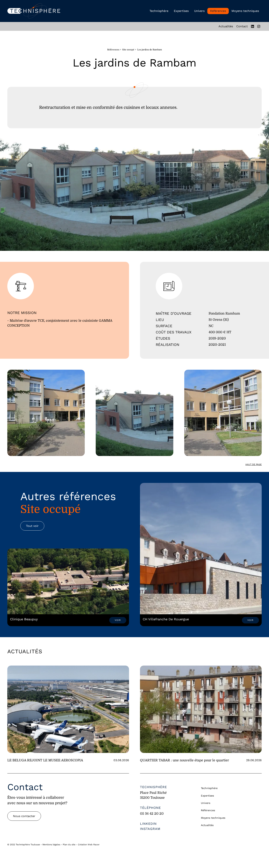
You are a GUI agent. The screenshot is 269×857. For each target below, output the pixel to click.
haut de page (253, 464)
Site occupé (128, 49)
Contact (242, 26)
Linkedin (148, 823)
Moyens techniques (245, 11)
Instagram (150, 829)
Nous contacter (24, 816)
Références (218, 11)
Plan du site (69, 844)
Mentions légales (51, 844)
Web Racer (94, 844)
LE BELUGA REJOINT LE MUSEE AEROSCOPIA (45, 760)
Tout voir (32, 526)
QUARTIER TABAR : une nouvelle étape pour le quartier (184, 760)
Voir (118, 620)
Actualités (225, 26)
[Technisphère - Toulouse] (33, 11)
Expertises (181, 11)
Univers (199, 11)
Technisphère (159, 11)
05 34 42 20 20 (152, 813)
